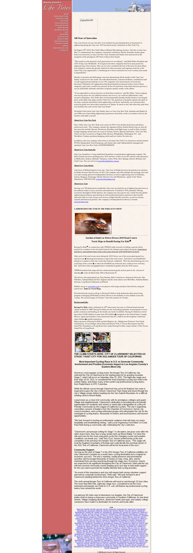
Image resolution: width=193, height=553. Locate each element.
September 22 (79, 540)
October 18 (113, 531)
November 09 (107, 512)
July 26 (106, 548)
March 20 (135, 534)
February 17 (109, 528)
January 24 (134, 542)
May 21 (93, 537)
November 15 (123, 524)
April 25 (115, 545)
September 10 (113, 514)
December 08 (82, 510)
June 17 (137, 528)
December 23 (124, 542)
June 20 (80, 535)
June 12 (137, 517)
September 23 (95, 542)
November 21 (140, 537)
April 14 (121, 521)
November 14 (98, 523)
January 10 (127, 512)
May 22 (121, 538)
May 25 (121, 545)
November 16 (81, 528)
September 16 (131, 526)
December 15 (133, 524)
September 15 (104, 524)
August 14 (141, 521)
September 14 (79, 523)
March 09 (99, 510)
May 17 (130, 528)
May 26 (138, 546)
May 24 (93, 543)
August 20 (87, 535)
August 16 (122, 526)
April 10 (78, 514)
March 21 (80, 537)
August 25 (141, 545)
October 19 (89, 534)
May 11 (99, 515)
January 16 (142, 524)
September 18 (126, 529)
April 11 (93, 515)
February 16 (81, 526)
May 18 (85, 531)
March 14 (114, 521)
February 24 (143, 542)
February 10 (136, 512)
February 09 (107, 510)
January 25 (91, 545)
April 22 (115, 538)
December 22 (108, 540)
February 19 (81, 532)
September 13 (115, 520)
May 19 (122, 532)
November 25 (98, 546)
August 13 (105, 520)
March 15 (135, 523)
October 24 (131, 543)
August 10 (104, 514)
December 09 (117, 512)
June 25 (128, 545)
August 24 (112, 543)
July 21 (105, 537)
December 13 (82, 521)
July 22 (134, 538)
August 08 (112, 509)
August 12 (79, 518)
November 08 (140, 509)
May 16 (102, 526)
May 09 (121, 510)
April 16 (96, 526)
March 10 (144, 512)
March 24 (80, 543)
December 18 (132, 531)
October (132, 520)
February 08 (114, 548)
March (110, 532)
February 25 (100, 545)
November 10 (123, 514)
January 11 (143, 514)
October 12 (98, 518)
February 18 (136, 529)
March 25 (108, 545)
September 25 (79, 546)
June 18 (92, 531)
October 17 (97, 529)
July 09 (134, 510)
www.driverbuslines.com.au (108, 161)
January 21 (135, 535)
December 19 (108, 534)
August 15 (94, 524)
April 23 (141, 540)
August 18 (105, 531)
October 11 (137, 515)
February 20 (126, 534)
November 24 (140, 543)
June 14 (134, 521)
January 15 (118, 523)
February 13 (135, 518)
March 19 (104, 532)
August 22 (141, 538)
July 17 (143, 528)
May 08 (93, 509)
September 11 (127, 515)
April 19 (116, 532)
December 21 (82, 538)
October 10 (98, 512)
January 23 (118, 540)
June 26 (145, 546)
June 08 (99, 509)
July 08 (105, 509)
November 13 (140, 520)
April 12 (124, 517)
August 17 (78, 529)
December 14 (108, 523)
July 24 (105, 543)
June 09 (128, 510)
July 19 (134, 532)
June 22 (128, 538)
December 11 (83, 517)
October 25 (89, 546)
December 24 (82, 545)
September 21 (122, 537)
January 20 (118, 534)
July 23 (87, 542)
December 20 (125, 535)
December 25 (108, 546)
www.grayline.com (81, 202)
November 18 (122, 531)
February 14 (100, 521)
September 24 (122, 543)
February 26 (117, 546)
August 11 (118, 515)
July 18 (97, 531)
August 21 (112, 537)
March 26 (126, 546)
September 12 (88, 518)
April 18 (79, 531)
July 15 (87, 524)
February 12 (102, 517)
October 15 (114, 524)
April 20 (141, 534)
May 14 (127, 521)
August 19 (142, 532)
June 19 (129, 532)
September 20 (97, 535)
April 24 (86, 543)
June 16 (109, 526)
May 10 (84, 514)
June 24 (99, 543)
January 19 (142, 531)
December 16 (91, 528)
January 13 (126, 518)
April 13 (80, 520)
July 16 (115, 526)
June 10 (91, 514)
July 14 (107, 521)
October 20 (106, 535)
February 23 (126, 540)
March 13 (143, 518)
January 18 (116, 529)
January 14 (91, 521)
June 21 (99, 537)
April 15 (141, 523)
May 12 (130, 517)
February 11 (78, 515)
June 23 (81, 542)
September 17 (88, 529)
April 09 (115, 510)
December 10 (133, 514)
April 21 (86, 537)
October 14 (89, 523)
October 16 (141, 526)
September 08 (122, 509)
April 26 (132, 546)
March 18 (144, 529)
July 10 (96, 514)
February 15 (126, 523)
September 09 (80, 512)
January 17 (100, 528)
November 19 (98, 534)
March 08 (80, 509)
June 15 (81, 524)
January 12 (93, 517)
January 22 (91, 538)
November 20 (115, 535)
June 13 (92, 520)
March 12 (110, 517)
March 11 (86, 515)
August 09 (141, 510)
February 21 (144, 535)
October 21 (131, 537)
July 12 (143, 517)
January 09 (91, 510)
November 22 (98, 540)
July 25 (134, 545)
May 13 (86, 520)
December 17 (106, 529)
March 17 (117, 528)
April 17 (124, 528)
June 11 (105, 515)
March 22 (108, 538)
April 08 (86, 509)
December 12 (117, 518)
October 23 (105, 542)
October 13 (124, 520)
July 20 (88, 532)
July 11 (111, 515)
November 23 (114, 542)
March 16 (89, 526)
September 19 (79, 534)
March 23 (135, 540)
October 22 (89, 540)
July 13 (98, 520)
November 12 (107, 518)
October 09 (89, 512)
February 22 (100, 538)
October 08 (131, 509)
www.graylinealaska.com (105, 179)
